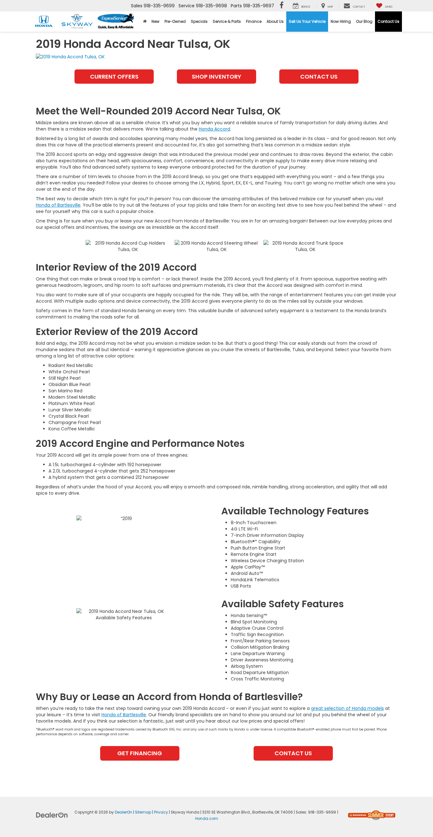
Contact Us (388, 21)
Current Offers (114, 76)
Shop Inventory (216, 76)
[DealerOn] (52, 815)
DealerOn (123, 812)
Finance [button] (254, 21)
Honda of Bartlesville (58, 205)
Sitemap (143, 812)
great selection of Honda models (347, 708)
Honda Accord (214, 129)
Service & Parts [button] (227, 21)
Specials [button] (199, 21)
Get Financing (139, 753)
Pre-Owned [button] (175, 21)
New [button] (155, 21)
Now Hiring (341, 21)
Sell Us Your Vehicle (307, 21)
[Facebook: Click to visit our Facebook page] (282, 6)
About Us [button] (275, 21)
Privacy (161, 812)
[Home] (144, 21)
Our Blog (364, 21)
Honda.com (206, 818)
